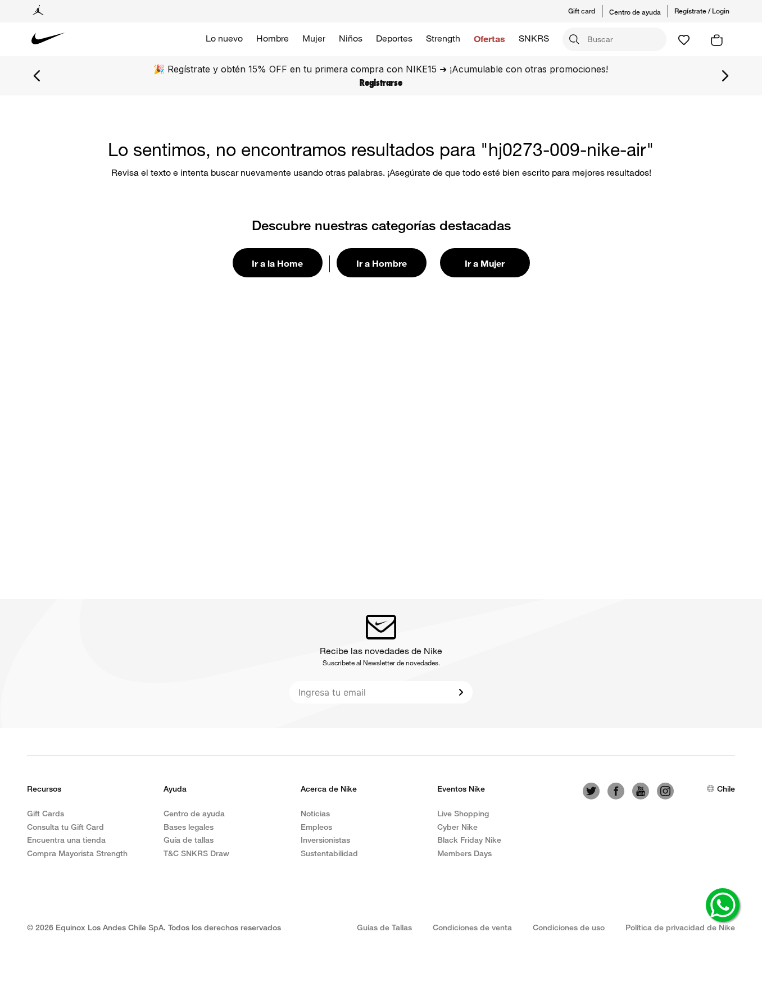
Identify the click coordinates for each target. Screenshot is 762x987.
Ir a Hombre (381, 263)
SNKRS (534, 38)
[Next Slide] (725, 75)
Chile (726, 788)
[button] (588, 11)
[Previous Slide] (37, 75)
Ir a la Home (277, 263)
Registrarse (381, 82)
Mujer (313, 38)
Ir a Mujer (485, 263)
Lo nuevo (224, 38)
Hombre (272, 38)
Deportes (394, 38)
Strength (443, 38)
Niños (350, 38)
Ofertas (489, 38)
